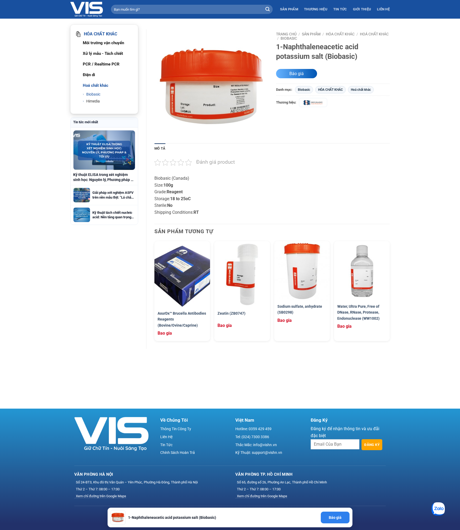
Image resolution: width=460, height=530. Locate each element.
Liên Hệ (383, 9)
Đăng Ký (372, 445)
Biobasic (92, 94)
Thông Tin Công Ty (175, 429)
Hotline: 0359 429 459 (253, 429)
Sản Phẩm (289, 9)
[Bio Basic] (313, 102)
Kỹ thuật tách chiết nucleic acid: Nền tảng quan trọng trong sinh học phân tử (112, 215)
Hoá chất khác (374, 34)
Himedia (92, 101)
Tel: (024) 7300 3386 (252, 437)
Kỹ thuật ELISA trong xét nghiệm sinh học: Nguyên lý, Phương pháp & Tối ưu (103, 177)
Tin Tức (340, 9)
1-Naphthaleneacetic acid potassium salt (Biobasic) (172, 517)
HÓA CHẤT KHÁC (340, 34)
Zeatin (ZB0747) (231, 313)
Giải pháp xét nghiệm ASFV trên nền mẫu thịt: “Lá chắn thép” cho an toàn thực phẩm (113, 195)
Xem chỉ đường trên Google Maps (101, 496)
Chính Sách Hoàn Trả (177, 452)
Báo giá (296, 73)
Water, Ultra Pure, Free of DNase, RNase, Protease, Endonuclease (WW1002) (358, 312)
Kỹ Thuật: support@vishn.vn (258, 452)
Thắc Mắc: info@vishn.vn (256, 445)
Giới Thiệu (362, 9)
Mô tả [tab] (159, 148)
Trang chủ (286, 34)
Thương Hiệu (315, 9)
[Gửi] (267, 9)
